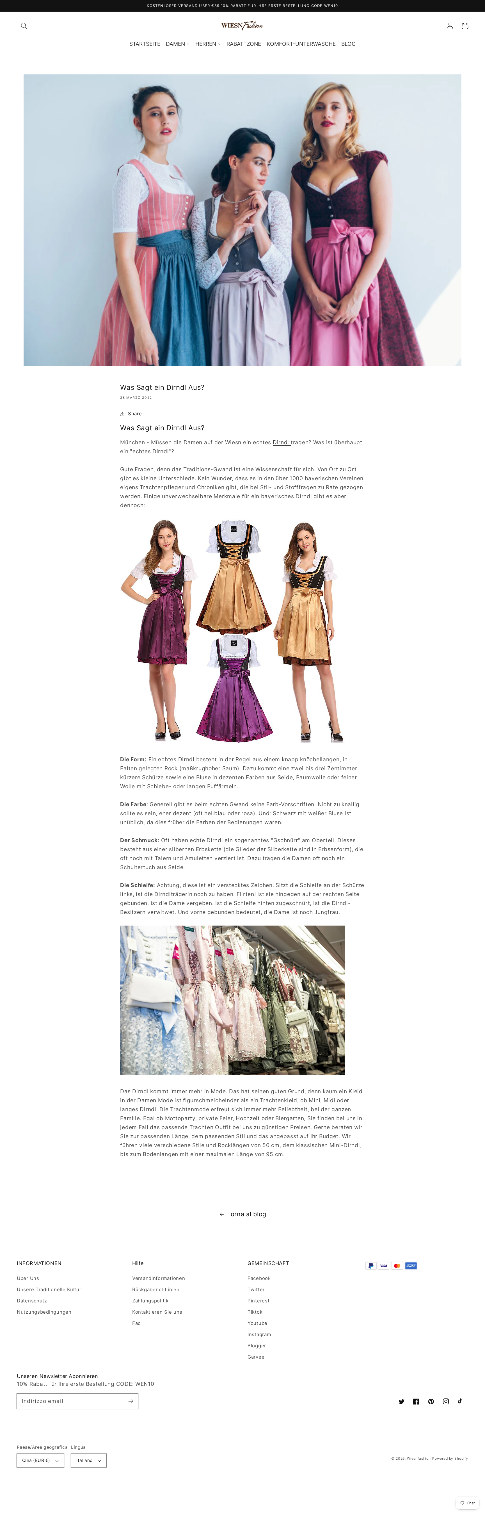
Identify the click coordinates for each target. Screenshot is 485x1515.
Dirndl (282, 442)
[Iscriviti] (130, 1401)
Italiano (84, 1460)
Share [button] (135, 413)
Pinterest (258, 1301)
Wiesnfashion (419, 1458)
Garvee (256, 1357)
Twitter (256, 1289)
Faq (136, 1323)
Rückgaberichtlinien (156, 1289)
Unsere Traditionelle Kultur (49, 1289)
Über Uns (28, 1278)
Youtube (257, 1323)
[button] (24, 26)
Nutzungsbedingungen (44, 1312)
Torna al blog (246, 1214)
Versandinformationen (158, 1278)
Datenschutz (32, 1301)
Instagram (259, 1334)
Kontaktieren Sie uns (157, 1312)
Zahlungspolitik (150, 1301)
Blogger (257, 1345)
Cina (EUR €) (36, 1460)
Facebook (259, 1278)
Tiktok (255, 1312)
